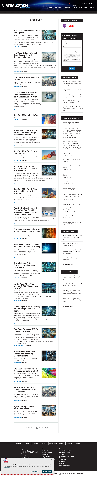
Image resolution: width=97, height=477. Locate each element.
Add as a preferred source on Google (75, 4)
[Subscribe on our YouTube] (67, 27)
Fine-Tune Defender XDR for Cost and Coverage (26, 330)
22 (29, 428)
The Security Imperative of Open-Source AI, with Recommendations (25, 55)
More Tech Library (68, 264)
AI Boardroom (45, 449)
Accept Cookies (47, 471)
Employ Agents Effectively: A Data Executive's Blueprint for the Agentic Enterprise (73, 237)
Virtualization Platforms (71, 12)
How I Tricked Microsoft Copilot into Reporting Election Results (24, 353)
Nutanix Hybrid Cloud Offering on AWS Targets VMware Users (27, 309)
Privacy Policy (74, 51)
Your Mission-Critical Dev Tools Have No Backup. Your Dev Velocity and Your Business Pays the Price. (73, 291)
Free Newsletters (53, 443)
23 (31, 428)
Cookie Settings (34, 471)
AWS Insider (45, 450)
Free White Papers (68, 231)
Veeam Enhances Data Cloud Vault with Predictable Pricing (27, 245)
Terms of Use (63, 473)
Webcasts (60, 7)
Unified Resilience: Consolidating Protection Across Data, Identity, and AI (72, 299)
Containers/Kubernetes (23, 12)
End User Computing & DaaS (39, 12)
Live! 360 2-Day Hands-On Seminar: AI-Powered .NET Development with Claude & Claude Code (73, 196)
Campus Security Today (65, 450)
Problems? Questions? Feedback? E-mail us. (54, 474)
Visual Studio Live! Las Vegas (71, 216)
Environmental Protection (65, 452)
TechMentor (62, 461)
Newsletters (68, 7)
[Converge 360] (29, 452)
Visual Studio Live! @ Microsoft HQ (72, 222)
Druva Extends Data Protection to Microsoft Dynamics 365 (24, 265)
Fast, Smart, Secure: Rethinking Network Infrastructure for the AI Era (72, 277)
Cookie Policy (7, 467)
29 (48, 428)
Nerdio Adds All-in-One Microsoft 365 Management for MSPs (26, 286)
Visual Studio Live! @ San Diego (71, 122)
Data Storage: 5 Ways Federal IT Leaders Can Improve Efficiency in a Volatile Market (72, 251)
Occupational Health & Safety (66, 456)
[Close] (52, 459)
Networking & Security (55, 12)
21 (26, 428)
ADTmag (61, 449)
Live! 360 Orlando (67, 153)
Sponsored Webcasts (69, 272)
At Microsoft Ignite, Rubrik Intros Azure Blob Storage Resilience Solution (25, 132)
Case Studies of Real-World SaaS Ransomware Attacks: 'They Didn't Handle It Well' (26, 94)
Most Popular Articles (69, 77)
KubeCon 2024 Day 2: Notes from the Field (26, 152)
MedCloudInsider (46, 456)
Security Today (63, 459)
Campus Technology (47, 452)
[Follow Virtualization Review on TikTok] (86, 4)
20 (23, 428)
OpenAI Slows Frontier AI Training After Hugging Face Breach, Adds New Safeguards (72, 83)
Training (81, 7)
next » (54, 428)
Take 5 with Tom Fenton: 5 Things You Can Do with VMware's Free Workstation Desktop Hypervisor (26, 211)
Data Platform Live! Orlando (70, 182)
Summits (86, 7)
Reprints (61, 443)
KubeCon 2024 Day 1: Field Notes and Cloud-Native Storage (25, 191)
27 (42, 428)
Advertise (75, 7)
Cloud (4, 12)
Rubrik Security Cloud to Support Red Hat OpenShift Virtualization (26, 168)
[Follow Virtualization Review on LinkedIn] (82, 4)
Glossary (78, 443)
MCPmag (61, 454)
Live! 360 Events (45, 454)
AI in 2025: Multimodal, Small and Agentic (27, 32)
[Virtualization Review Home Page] (16, 6)
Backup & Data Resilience (87, 12)
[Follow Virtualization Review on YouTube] (91, 4)
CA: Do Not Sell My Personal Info (75, 473)
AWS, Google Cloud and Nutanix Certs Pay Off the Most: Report (25, 389)
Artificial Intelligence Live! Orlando (72, 159)
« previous (19, 428)
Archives (36, 443)
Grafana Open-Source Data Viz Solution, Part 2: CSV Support (27, 230)
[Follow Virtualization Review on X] (84, 4)
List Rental (69, 443)
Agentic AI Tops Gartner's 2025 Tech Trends (25, 407)
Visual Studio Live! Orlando (70, 188)
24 (34, 428)
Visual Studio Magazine (65, 465)
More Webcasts (67, 306)
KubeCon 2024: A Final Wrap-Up (26, 116)
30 (50, 428)
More (91, 7)
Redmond (61, 457)
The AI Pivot (62, 463)
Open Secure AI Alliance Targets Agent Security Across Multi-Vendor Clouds (73, 108)
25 (37, 428)
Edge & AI (11, 12)
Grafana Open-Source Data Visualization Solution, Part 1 (27, 370)
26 (39, 428)
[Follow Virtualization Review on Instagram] (89, 4)
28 (45, 428)
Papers (55, 7)
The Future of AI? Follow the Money (26, 78)
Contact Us (18, 443)
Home (50, 7)
